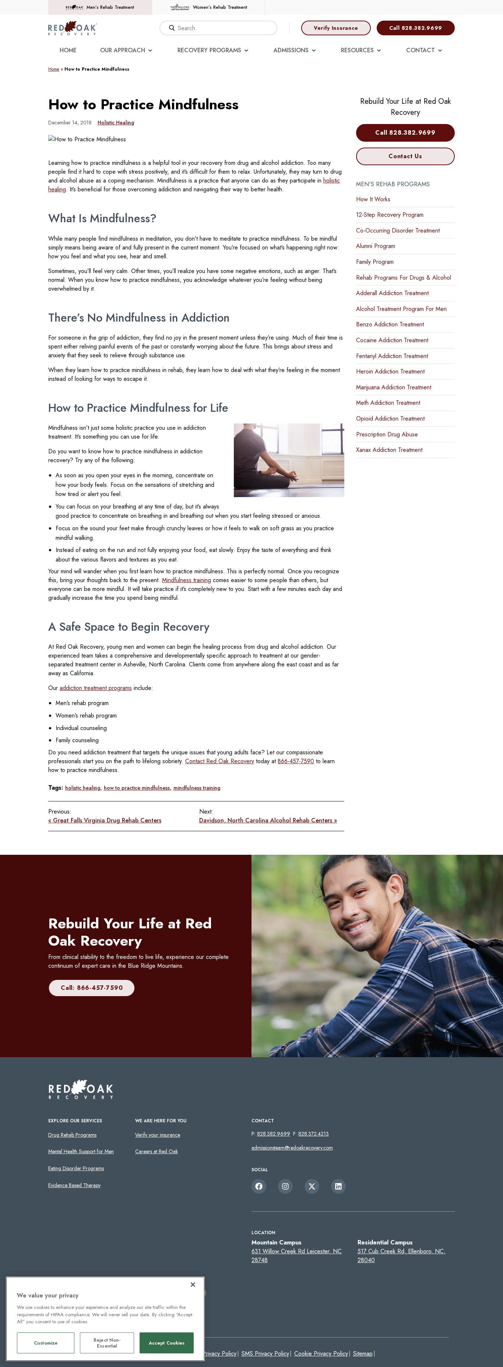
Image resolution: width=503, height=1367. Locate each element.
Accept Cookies (167, 1343)
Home (68, 50)
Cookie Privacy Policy (321, 1353)
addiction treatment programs (96, 688)
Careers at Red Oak (156, 1151)
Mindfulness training (186, 580)
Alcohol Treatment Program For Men (401, 309)
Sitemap (363, 1353)
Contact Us (405, 156)
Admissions (291, 50)
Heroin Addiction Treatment (390, 371)
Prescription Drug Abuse (387, 434)
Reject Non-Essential (107, 1343)
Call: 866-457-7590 (92, 988)
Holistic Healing (116, 122)
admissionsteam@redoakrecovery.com (292, 1147)
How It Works (373, 199)
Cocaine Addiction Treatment (392, 340)
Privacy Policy (219, 1353)
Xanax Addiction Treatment (389, 450)
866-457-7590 (296, 761)
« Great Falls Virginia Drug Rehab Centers (104, 820)
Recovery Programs (209, 50)
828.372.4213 (313, 1133)
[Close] (193, 1284)
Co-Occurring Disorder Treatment (398, 230)
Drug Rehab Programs (72, 1134)
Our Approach (122, 50)
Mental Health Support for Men (81, 1151)
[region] (105, 1318)
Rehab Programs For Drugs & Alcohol (403, 277)
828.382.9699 (273, 1133)
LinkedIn (338, 1186)
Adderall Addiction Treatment (392, 293)
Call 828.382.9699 (415, 28)
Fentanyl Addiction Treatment (392, 356)
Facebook (259, 1186)
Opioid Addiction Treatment (390, 418)
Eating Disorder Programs (76, 1168)
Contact (420, 50)
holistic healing (82, 787)
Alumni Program (375, 246)
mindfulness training (196, 787)
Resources (357, 50)
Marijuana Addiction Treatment (393, 387)
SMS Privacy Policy (265, 1353)
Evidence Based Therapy (74, 1185)
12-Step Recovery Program (389, 214)
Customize (45, 1343)
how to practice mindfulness (137, 787)
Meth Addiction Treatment (388, 403)
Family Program (375, 262)
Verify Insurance (336, 28)
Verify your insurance (157, 1134)
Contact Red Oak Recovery (219, 761)
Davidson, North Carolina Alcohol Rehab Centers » (268, 820)
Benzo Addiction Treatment (390, 324)
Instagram (285, 1186)
